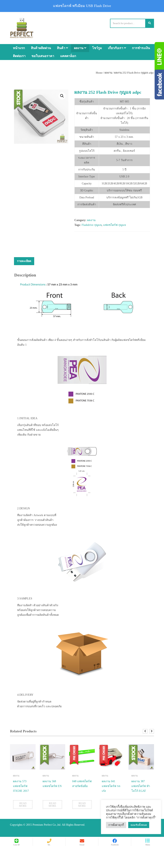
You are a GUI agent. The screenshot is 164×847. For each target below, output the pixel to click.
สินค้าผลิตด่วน (41, 48)
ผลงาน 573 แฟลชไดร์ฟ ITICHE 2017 (21, 786)
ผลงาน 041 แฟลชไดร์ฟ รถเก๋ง (111, 786)
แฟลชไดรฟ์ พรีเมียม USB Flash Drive (82, 6)
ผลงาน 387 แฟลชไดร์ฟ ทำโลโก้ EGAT (140, 786)
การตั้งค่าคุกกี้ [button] (116, 824)
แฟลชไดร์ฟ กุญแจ (114, 224)
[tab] (24, 261)
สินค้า (61, 48)
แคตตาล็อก (68, 56)
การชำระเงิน (141, 48)
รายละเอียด (24, 261)
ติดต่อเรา (19, 56)
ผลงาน (79, 48)
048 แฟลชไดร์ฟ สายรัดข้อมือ (82, 784)
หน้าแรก (19, 48)
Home (99, 72)
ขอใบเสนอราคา (43, 56)
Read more (23, 804)
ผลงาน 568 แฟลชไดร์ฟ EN (52, 784)
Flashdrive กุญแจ (92, 224)
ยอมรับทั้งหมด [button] (139, 824)
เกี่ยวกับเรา (116, 48)
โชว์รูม (97, 48)
